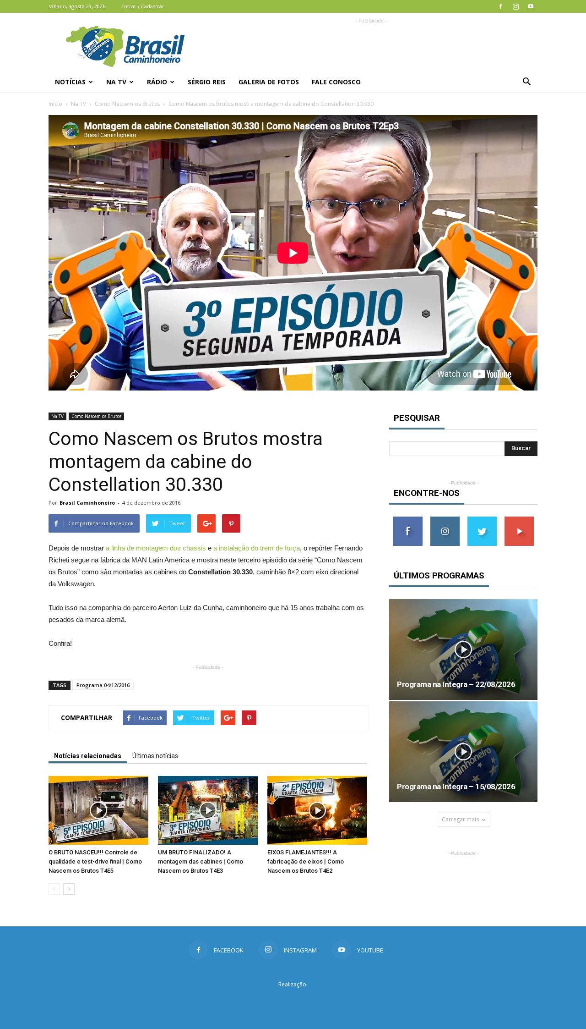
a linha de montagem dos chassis (156, 548)
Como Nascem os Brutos (127, 104)
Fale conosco (336, 81)
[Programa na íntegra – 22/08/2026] (463, 649)
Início (55, 104)
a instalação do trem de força (256, 548)
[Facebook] (500, 6)
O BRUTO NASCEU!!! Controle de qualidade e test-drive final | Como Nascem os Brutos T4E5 (95, 861)
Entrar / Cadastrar (142, 6)
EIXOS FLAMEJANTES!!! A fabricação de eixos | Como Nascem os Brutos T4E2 (305, 861)
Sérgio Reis (207, 81)
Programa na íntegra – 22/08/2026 (456, 684)
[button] (526, 82)
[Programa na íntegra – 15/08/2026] (463, 751)
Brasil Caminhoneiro (87, 502)
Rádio (157, 81)
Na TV (116, 81)
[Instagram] (515, 6)
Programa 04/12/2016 (103, 685)
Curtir (408, 520)
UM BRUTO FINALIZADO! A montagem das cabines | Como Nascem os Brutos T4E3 (200, 861)
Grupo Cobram (293, 1001)
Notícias (70, 81)
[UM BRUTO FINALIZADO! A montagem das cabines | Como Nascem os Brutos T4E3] (208, 810)
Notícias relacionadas (87, 755)
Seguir (445, 520)
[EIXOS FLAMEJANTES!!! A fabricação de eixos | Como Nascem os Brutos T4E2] (317, 810)
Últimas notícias (155, 755)
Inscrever (519, 520)
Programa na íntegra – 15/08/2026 (456, 786)
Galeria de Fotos (269, 81)
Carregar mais (460, 819)
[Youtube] (530, 6)
